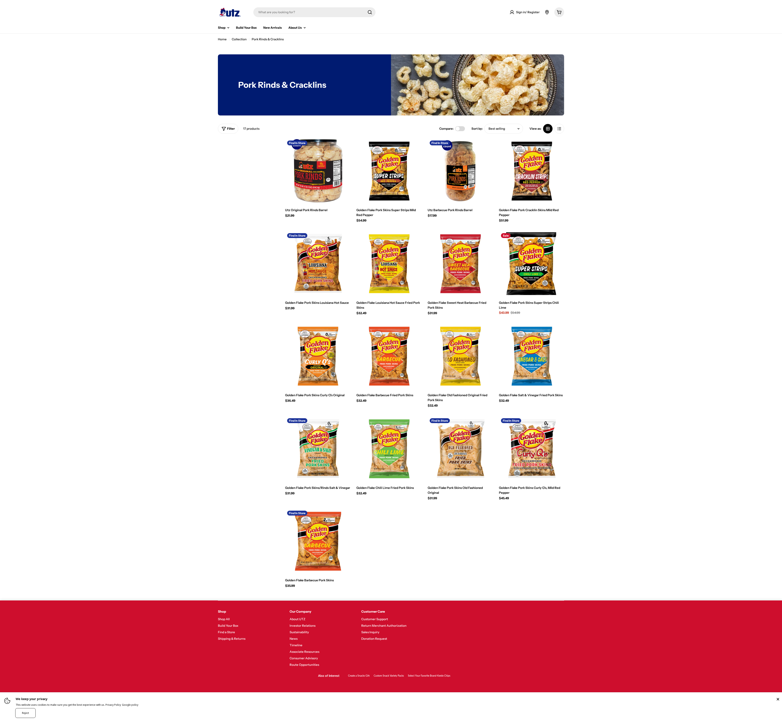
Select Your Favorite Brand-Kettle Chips (429, 676)
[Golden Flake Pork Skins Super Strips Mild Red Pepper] (389, 171)
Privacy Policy (113, 705)
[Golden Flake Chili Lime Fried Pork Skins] (389, 448)
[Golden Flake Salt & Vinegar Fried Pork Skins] (531, 356)
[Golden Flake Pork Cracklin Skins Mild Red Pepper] (531, 171)
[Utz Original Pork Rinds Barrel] (317, 171)
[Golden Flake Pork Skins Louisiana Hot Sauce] (317, 263)
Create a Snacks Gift (359, 676)
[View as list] (559, 129)
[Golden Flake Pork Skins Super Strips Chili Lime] (531, 263)
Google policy (130, 705)
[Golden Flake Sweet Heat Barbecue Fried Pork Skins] (460, 263)
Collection (239, 39)
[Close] (778, 699)
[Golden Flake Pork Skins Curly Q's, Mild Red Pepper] (531, 448)
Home (222, 39)
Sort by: (477, 129)
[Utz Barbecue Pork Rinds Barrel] (460, 171)
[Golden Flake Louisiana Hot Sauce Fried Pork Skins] (389, 263)
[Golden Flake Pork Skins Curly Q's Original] (317, 356)
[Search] (369, 12)
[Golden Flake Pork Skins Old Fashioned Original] (460, 448)
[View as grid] (548, 129)
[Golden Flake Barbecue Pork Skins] (317, 541)
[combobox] (314, 12)
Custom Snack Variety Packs (389, 676)
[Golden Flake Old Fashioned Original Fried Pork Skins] (460, 356)
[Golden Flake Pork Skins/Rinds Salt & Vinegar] (317, 448)
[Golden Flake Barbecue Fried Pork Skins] (389, 356)
